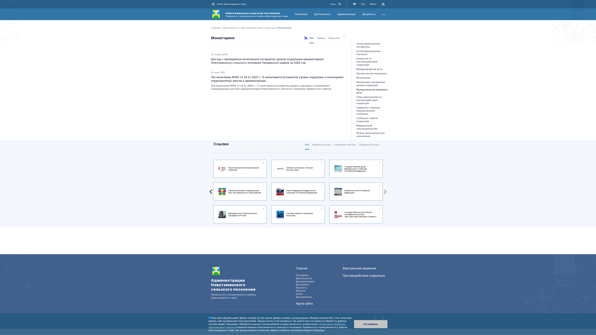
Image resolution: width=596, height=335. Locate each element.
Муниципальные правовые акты (371, 91)
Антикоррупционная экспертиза (368, 45)
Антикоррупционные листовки (368, 53)
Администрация (346, 14)
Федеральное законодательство (367, 127)
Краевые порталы (369, 144)
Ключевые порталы (345, 144)
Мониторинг (285, 27)
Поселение (301, 14)
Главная (216, 27)
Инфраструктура (321, 144)
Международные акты (369, 69)
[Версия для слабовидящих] (354, 4)
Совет (299, 293)
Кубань (321, 38)
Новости (301, 290)
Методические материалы (371, 73)
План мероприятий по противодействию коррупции (369, 100)
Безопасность (304, 297)
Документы (369, 14)
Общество (334, 38)
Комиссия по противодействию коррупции (366, 61)
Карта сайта (304, 304)
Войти (373, 4)
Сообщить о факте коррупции (367, 120)
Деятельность (322, 14)
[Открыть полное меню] (383, 14)
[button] (211, 191)
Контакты (301, 287)
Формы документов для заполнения (370, 135)
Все (312, 38)
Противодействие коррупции (258, 27)
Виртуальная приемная (359, 268)
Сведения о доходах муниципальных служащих (368, 110)
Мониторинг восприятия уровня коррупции (370, 84)
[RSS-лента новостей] (381, 4)
